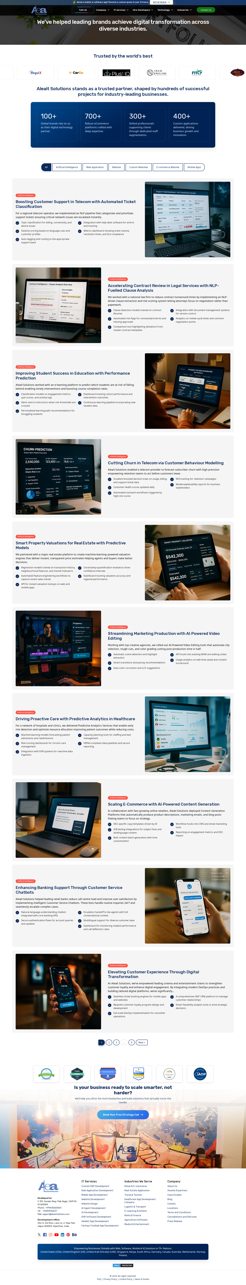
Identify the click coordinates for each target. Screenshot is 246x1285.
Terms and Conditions (179, 1212)
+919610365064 (53, 1207)
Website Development (93, 1199)
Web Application (95, 167)
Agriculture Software (135, 1219)
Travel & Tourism (133, 1195)
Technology (163, 9)
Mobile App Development (94, 1195)
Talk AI (83, 9)
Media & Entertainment (136, 1224)
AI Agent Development (93, 1208)
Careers (171, 1203)
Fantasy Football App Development (100, 1225)
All (46, 167)
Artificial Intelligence (67, 167)
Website (116, 167)
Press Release (174, 1221)
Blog (169, 1199)
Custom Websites (138, 167)
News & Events (142, 1279)
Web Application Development (97, 1190)
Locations (172, 1208)
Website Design (89, 1203)
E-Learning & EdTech (135, 1211)
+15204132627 (50, 1211)
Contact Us (206, 9)
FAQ (99, 1279)
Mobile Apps (194, 167)
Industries (183, 9)
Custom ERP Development (95, 1186)
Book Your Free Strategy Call (121, 1114)
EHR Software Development (96, 1216)
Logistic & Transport (135, 1206)
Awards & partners (177, 1190)
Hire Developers (142, 9)
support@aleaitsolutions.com (55, 1214)
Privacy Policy (110, 1279)
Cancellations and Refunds (182, 1216)
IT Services (120, 9)
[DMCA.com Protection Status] (123, 1265)
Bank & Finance (132, 1215)
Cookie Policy (125, 1279)
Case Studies (174, 1195)
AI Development (89, 1212)
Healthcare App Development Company (140, 1201)
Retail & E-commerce (135, 1186)
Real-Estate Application (137, 1190)
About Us (172, 1186)
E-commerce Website (167, 167)
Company (101, 9)
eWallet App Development (95, 1221)
